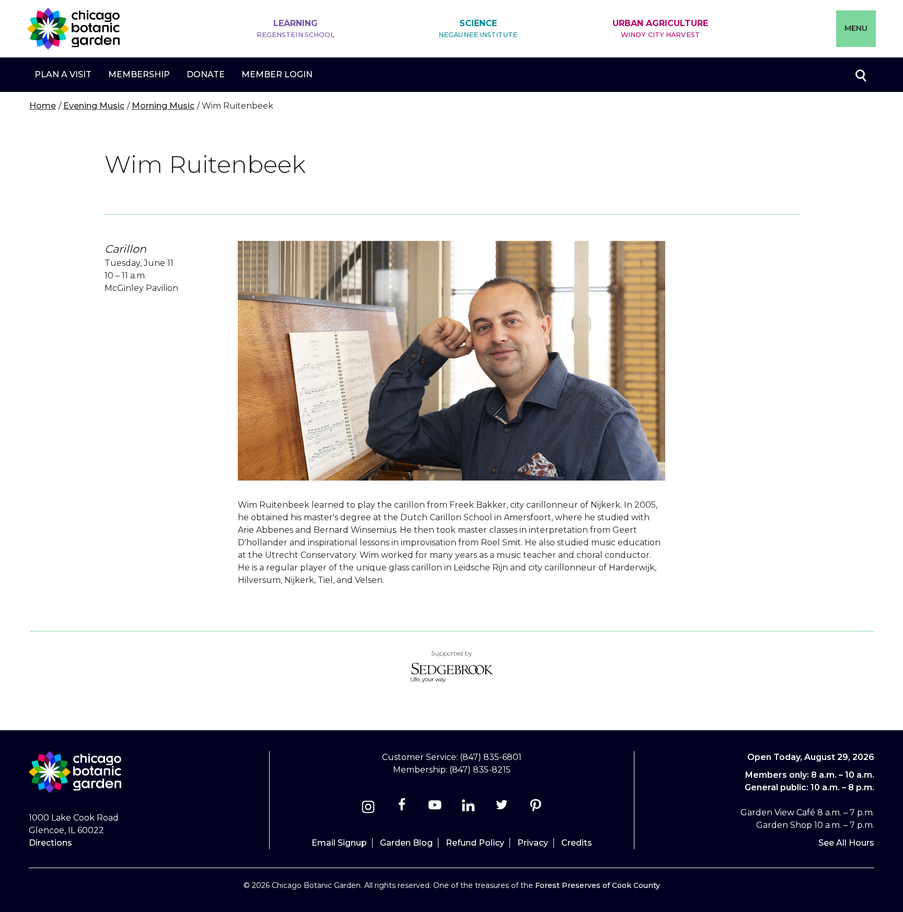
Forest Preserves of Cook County (597, 885)
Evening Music (93, 106)
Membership (139, 74)
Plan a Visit (62, 74)
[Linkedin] (468, 808)
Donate (206, 74)
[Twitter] (503, 808)
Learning (296, 28)
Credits (576, 843)
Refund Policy (475, 843)
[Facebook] (402, 808)
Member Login (276, 74)
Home (42, 106)
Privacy (532, 843)
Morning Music (163, 106)
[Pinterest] (535, 808)
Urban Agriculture (660, 28)
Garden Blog (406, 843)
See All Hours (846, 843)
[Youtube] (435, 808)
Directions (50, 843)
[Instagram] (368, 808)
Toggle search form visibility (860, 75)
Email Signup (339, 843)
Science (477, 28)
